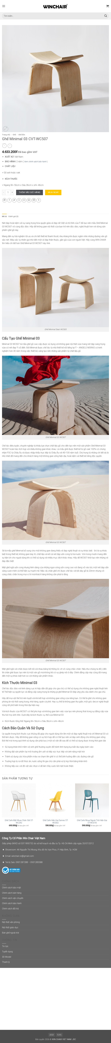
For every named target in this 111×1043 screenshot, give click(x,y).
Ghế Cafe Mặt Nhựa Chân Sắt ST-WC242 (19, 821)
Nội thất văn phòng (11, 922)
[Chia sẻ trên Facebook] (9, 200)
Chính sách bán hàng (11, 893)
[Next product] (4, 146)
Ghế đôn (21, 135)
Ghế (14, 135)
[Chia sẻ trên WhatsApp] (4, 200)
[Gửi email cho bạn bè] (24, 200)
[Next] (109, 807)
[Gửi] (105, 16)
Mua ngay (53, 192)
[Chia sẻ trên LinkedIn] (34, 200)
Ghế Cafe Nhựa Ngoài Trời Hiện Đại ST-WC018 (92, 821)
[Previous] (2, 807)
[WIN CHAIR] (55, 6)
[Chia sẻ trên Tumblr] (38, 200)
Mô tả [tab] (4, 216)
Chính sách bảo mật (11, 887)
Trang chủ (6, 135)
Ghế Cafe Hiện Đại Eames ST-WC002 (55, 821)
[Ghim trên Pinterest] (29, 200)
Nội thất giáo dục (10, 927)
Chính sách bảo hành (12, 903)
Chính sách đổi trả (10, 908)
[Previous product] (10, 146)
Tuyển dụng (7, 951)
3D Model (6, 957)
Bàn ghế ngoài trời (10, 932)
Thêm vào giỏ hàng (29, 192)
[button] (3, 6)
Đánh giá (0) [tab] (13, 216)
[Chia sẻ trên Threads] (19, 200)
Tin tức (5, 946)
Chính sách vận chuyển (12, 898)
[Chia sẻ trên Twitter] (14, 200)
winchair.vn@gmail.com (22, 856)
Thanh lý (6, 962)
